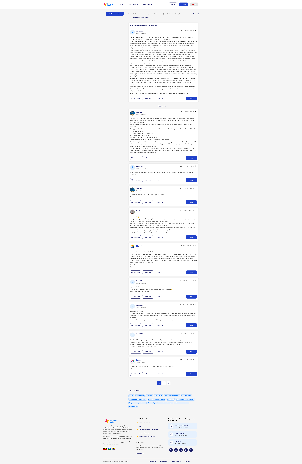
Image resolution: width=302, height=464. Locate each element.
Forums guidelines (147, 4)
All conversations (133, 4)
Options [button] (195, 14)
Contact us (152, 461)
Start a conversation (114, 13)
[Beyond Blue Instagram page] (180, 453)
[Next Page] (168, 383)
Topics (122, 4)
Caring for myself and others (153, 14)
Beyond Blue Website (110, 421)
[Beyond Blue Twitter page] (185, 453)
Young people (133, 406)
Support (194, 4)
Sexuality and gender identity (156, 399)
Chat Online (179, 433)
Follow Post (148, 98)
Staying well (170, 399)
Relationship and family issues (175, 14)
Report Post (160, 98)
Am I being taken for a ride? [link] (141, 17)
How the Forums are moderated (148, 429)
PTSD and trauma (186, 395)
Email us (178, 441)
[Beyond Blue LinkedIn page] (190, 453)
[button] (132, 98)
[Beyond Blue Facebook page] (170, 453)
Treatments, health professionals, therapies (160, 403)
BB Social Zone (139, 395)
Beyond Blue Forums (110, 4)
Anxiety (131, 395)
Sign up (184, 4)
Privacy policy (176, 461)
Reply (191, 98)
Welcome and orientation (182, 403)
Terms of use (164, 461)
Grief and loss (158, 395)
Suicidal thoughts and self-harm (185, 399)
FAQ (140, 426)
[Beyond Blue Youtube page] (175, 453)
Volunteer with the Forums (147, 436)
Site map (187, 461)
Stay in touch (140, 453)
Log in (173, 4)
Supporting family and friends (137, 403)
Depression (149, 395)
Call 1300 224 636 (181, 425)
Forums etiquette (144, 433)
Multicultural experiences (172, 395)
